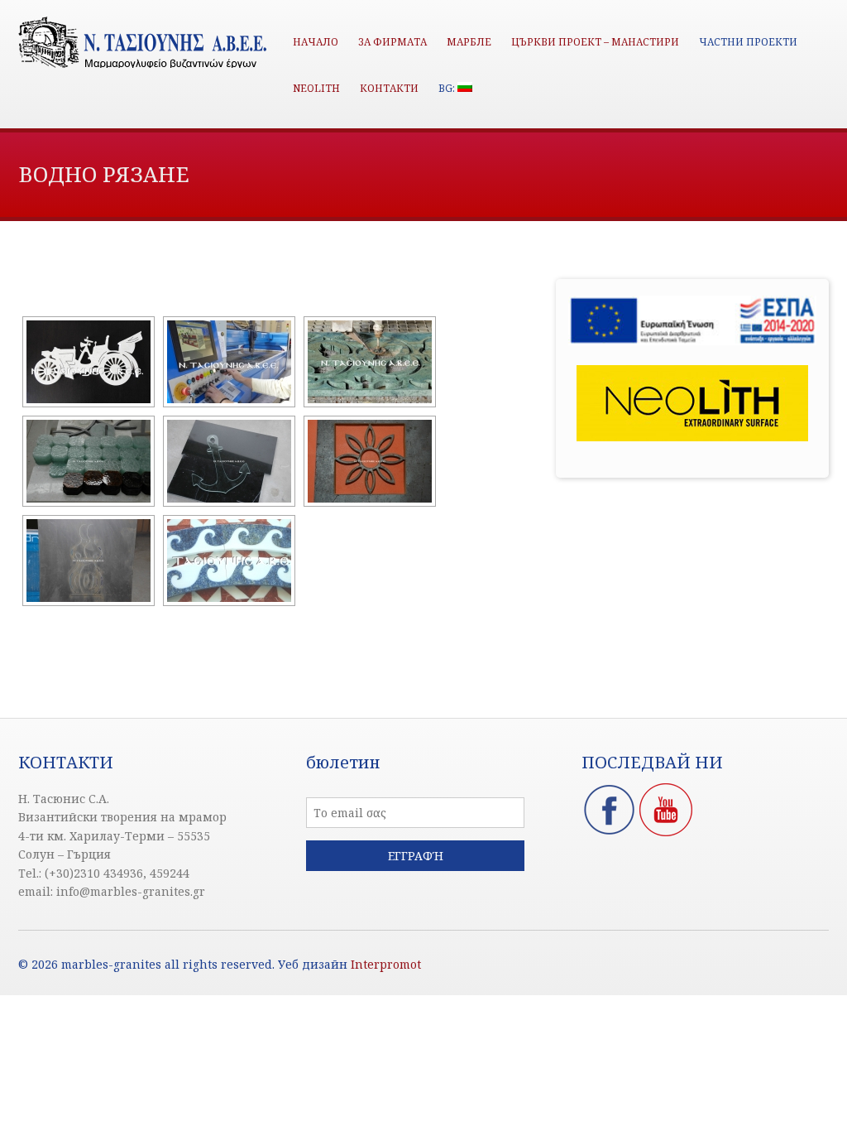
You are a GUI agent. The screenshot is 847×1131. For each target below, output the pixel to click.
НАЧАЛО (315, 42)
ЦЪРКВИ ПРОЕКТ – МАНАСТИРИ (595, 42)
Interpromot (386, 964)
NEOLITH (316, 88)
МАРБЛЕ (469, 42)
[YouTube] (666, 833)
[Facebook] (609, 833)
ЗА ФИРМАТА (392, 42)
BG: (447, 88)
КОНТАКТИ (389, 88)
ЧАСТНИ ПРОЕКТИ (748, 42)
